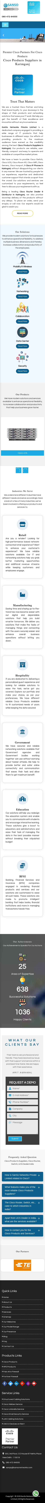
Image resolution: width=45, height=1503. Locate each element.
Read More (22, 213)
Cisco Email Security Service (16, 1414)
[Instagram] (28, 1383)
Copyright (10, 1496)
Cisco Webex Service (12, 1404)
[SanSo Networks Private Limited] (11, 7)
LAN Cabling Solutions (13, 1419)
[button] (3, 35)
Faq (5, 1341)
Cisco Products (10, 1362)
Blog (5, 1337)
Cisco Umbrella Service (13, 1409)
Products (7, 1307)
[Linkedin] (16, 1383)
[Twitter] (10, 1383)
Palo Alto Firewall (11, 1372)
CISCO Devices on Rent (14, 1424)
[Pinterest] (22, 1383)
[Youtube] (34, 1383)
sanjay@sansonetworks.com (19, 1468)
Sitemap (7, 1317)
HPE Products (9, 1367)
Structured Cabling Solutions (16, 1399)
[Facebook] (4, 1383)
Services (7, 1312)
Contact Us (8, 1346)
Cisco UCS (22, 453)
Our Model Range (11, 1327)
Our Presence (9, 1332)
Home (6, 1297)
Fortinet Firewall (10, 1377)
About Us (7, 1302)
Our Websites (9, 1322)
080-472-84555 (9, 17)
